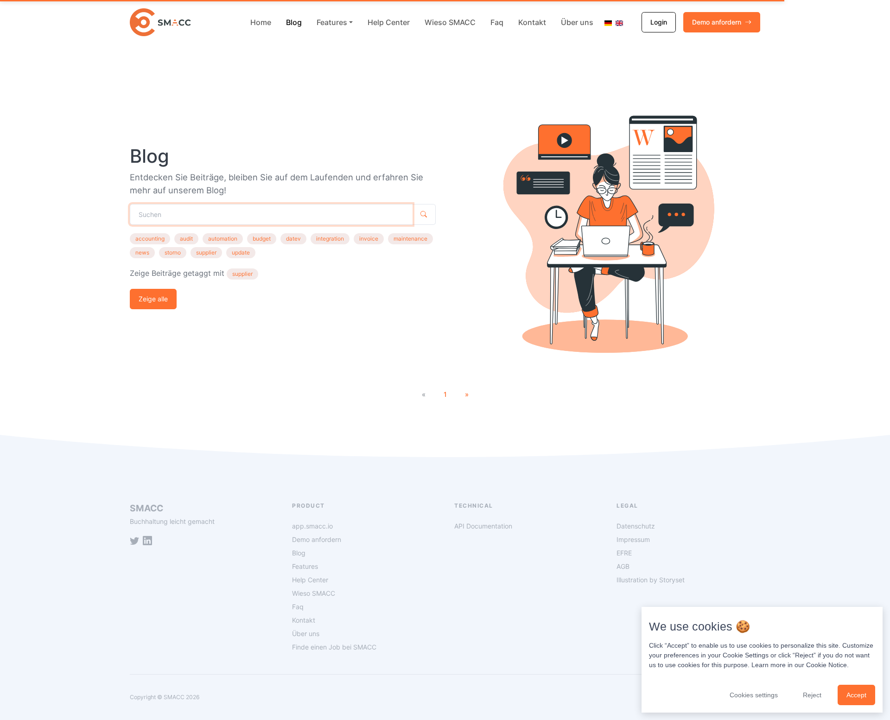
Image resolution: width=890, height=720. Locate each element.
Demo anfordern (716, 22)
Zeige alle (153, 299)
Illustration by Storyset (651, 580)
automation (222, 238)
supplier (206, 252)
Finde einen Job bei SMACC (334, 647)
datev (293, 238)
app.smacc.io (312, 526)
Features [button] (332, 22)
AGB (623, 566)
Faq (496, 22)
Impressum (633, 539)
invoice (368, 238)
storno (173, 252)
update (241, 252)
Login (658, 22)
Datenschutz (636, 526)
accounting (150, 238)
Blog (294, 22)
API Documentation (483, 526)
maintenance (410, 238)
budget (262, 238)
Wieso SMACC (450, 22)
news (142, 252)
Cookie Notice (826, 665)
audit (186, 238)
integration (330, 238)
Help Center (389, 22)
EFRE (624, 553)
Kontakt (532, 22)
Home (260, 22)
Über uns (577, 22)
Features (305, 566)
